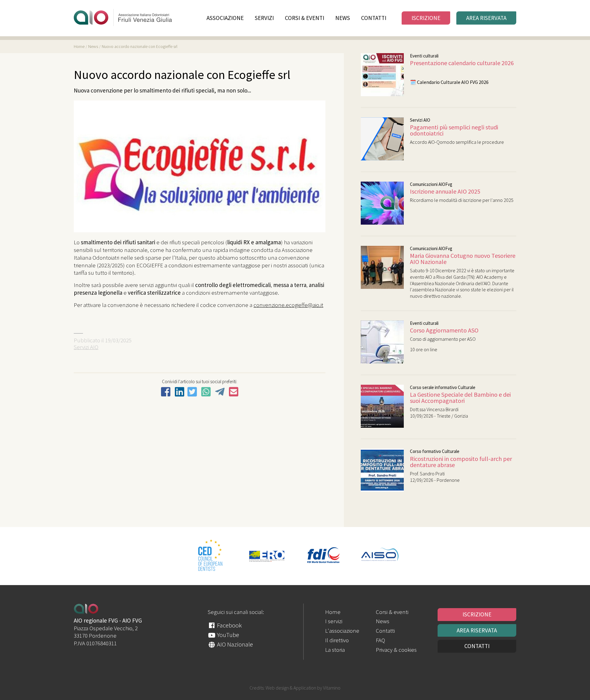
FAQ (380, 640)
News (342, 18)
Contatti (373, 18)
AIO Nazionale (234, 644)
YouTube (227, 635)
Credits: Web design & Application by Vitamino (295, 687)
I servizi (333, 621)
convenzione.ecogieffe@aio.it (288, 305)
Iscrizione (425, 18)
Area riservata (486, 18)
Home (332, 611)
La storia (335, 649)
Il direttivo (337, 640)
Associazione (225, 18)
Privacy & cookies (396, 649)
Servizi (264, 18)
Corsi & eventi (304, 18)
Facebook (229, 625)
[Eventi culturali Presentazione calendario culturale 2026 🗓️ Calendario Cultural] (437, 94)
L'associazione (342, 630)
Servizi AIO (86, 347)
